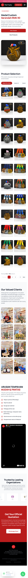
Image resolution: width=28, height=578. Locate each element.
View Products (13, 35)
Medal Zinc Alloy (7, 83)
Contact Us (18, 4)
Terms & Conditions (17, 562)
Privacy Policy (8, 562)
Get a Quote (13, 30)
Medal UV (16, 83)
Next (24, 277)
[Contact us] (23, 574)
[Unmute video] (23, 465)
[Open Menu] (24, 5)
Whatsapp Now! (13, 531)
